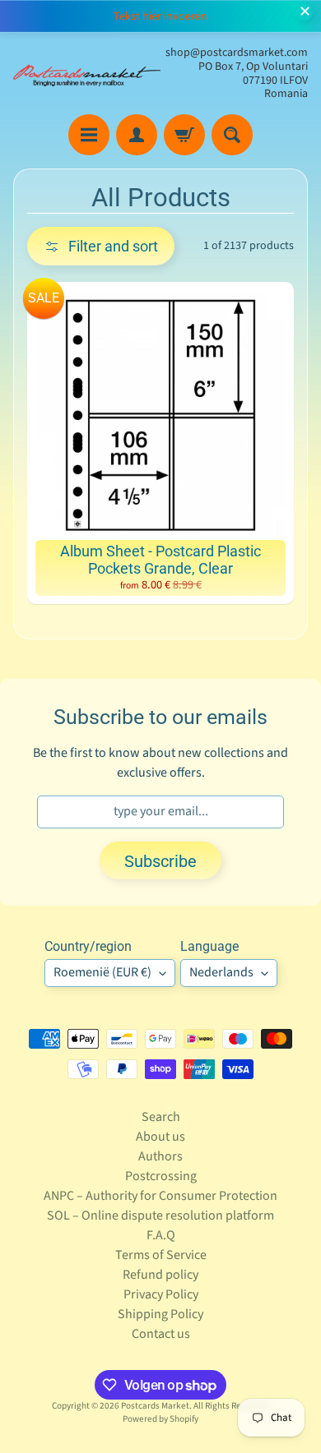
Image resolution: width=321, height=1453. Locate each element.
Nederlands (221, 972)
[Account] (136, 134)
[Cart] (184, 134)
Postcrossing (161, 1176)
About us (160, 1137)
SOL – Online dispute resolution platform (160, 1215)
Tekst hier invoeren (160, 16)
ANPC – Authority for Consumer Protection (160, 1196)
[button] (100, 246)
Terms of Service (161, 1255)
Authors (160, 1156)
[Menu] (88, 134)
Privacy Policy (160, 1294)
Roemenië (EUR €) (102, 972)
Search (161, 1117)
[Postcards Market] (86, 74)
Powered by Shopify (160, 1419)
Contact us (161, 1334)
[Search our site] (232, 134)
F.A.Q (161, 1235)
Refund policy (160, 1275)
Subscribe (160, 861)
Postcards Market (155, 1406)
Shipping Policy (160, 1314)
